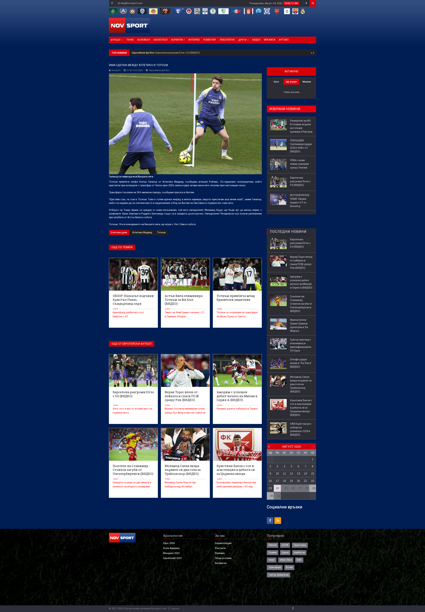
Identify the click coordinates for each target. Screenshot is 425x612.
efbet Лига (286, 559)
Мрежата (269, 39)
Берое (285, 552)
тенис (271, 559)
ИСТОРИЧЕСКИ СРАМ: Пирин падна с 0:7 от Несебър (173, 52)
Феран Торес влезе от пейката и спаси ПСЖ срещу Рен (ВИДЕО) (301, 262)
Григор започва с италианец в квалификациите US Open (300, 345)
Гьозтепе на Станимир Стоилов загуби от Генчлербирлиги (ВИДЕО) (301, 304)
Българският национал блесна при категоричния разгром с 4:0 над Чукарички (236, 486)
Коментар (209, 39)
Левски (272, 545)
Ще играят (291, 81)
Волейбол (143, 39)
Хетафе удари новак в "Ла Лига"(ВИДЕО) (301, 363)
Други (242, 40)
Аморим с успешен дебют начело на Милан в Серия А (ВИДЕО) (301, 282)
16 (270, 480)
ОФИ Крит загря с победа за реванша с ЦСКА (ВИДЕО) (300, 429)
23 (270, 488)
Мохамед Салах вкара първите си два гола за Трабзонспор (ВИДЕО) (301, 384)
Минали (306, 81)
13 (298, 473)
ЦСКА (285, 545)
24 (277, 488)
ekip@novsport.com (132, 3)
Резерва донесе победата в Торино (237, 408)
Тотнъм (161, 232)
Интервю (194, 39)
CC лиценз (173, 608)
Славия (272, 552)
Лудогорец (300, 545)
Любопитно (227, 39)
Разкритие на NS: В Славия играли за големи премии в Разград (301, 126)
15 (312, 473)
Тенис (130, 39)
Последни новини (288, 232)
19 (291, 480)
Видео (256, 39)
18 (284, 480)
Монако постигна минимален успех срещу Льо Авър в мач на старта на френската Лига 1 (185, 412)
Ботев (289, 567)
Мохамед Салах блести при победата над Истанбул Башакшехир (180, 486)
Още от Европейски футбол (132, 343)
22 (312, 480)
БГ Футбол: (138, 52)
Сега (276, 81)
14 (305, 473)
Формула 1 (178, 39)
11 (284, 473)
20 (298, 480)
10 (277, 473)
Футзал (284, 39)
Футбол (115, 40)
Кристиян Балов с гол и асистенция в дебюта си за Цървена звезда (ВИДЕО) (301, 407)
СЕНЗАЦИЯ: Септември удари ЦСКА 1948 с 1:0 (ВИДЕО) (301, 146)
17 (277, 480)
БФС (299, 559)
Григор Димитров (278, 574)
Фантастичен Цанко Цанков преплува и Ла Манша (299, 325)
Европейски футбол (159, 70)
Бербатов (299, 552)
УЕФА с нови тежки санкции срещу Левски (299, 164)
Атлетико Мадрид (142, 232)
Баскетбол (161, 39)
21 (305, 480)
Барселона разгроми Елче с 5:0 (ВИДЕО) (300, 181)
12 (291, 473)
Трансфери (274, 567)
